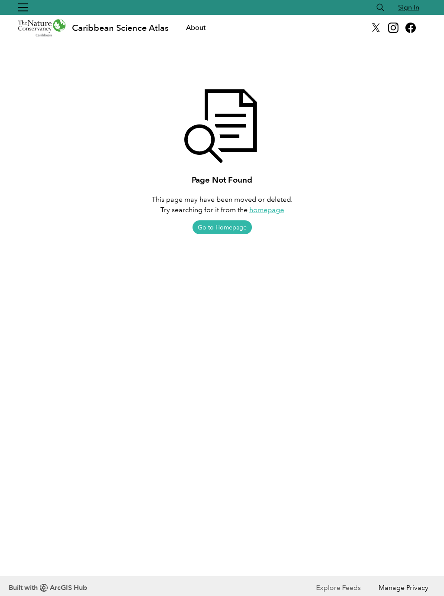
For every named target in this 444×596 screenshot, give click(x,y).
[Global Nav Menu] (23, 7)
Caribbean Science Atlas (120, 28)
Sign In (408, 7)
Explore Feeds (338, 587)
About (196, 27)
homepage (266, 210)
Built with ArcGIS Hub (48, 587)
